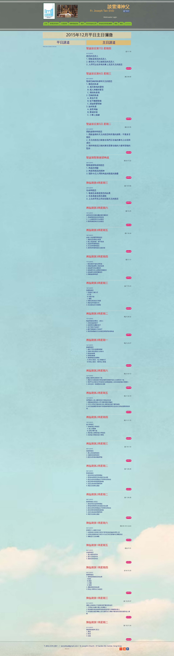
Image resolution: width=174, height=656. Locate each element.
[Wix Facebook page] (127, 648)
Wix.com (67, 648)
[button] (128, 68)
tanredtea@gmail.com (69, 646)
